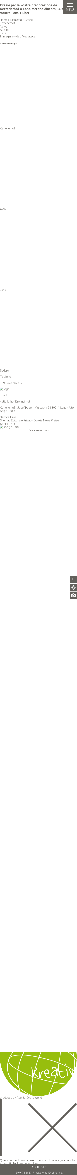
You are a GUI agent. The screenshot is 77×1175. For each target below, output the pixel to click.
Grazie (29, 20)
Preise (55, 420)
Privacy (28, 420)
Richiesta (38, 1167)
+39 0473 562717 (24, 1172)
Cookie (37, 420)
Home (4, 20)
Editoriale (17, 420)
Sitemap (5, 420)
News (46, 420)
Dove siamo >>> (38, 430)
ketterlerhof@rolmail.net (49, 1172)
